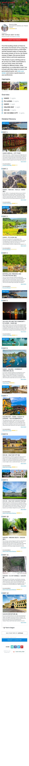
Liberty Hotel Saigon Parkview (9, 513)
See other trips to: (14, 633)
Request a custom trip (15, 640)
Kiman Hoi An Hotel (7, 430)
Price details (17, 36)
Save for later (19, 651)
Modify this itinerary (14, 40)
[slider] (12, 28)
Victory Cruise (6, 383)
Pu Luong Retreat (6, 249)
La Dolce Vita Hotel (7, 165)
